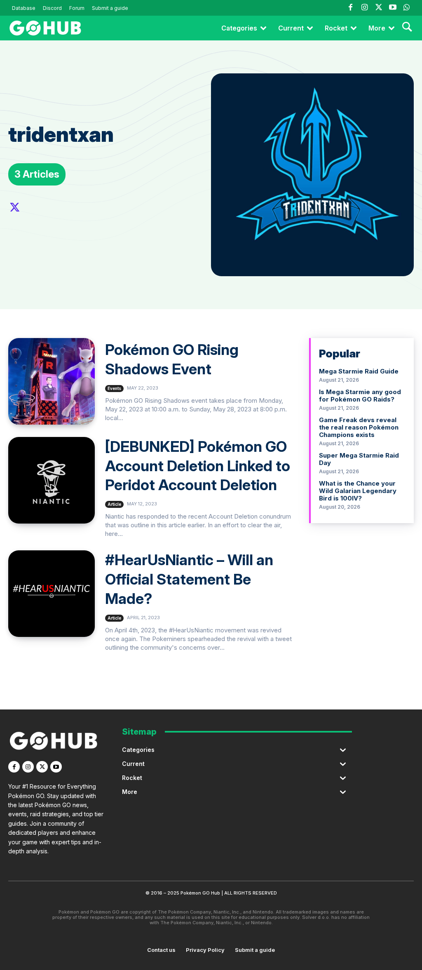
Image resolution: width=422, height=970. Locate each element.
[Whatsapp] (407, 8)
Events (114, 388)
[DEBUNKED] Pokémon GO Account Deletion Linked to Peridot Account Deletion (197, 465)
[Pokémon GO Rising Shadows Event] (51, 381)
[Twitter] (378, 8)
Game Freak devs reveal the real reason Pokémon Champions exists (359, 427)
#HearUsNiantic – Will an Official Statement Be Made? (189, 579)
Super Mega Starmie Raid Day (359, 459)
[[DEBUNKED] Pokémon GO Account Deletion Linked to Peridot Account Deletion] (51, 480)
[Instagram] (364, 8)
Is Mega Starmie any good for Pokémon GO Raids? (360, 395)
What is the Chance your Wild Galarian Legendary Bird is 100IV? (357, 490)
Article (114, 504)
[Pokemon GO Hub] (45, 28)
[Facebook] (350, 8)
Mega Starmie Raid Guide (359, 371)
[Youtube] (393, 8)
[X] (14, 208)
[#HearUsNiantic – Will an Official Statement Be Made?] (51, 593)
